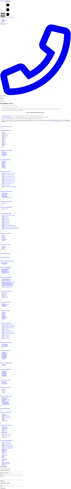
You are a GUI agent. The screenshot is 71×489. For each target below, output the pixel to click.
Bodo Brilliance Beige (5, 133)
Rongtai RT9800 (4, 376)
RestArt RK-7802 (4, 357)
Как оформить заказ (5, 459)
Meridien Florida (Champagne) (6, 271)
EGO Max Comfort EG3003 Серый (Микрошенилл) (9, 186)
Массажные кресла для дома (6, 463)
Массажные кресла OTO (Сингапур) (5, 323)
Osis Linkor (3, 316)
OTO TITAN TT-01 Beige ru (6, 335)
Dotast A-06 (3, 166)
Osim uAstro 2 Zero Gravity (5, 304)
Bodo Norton (3, 142)
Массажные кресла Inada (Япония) (5, 244)
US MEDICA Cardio (5, 415)
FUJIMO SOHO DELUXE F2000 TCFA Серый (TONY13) (10, 228)
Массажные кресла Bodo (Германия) (5, 130)
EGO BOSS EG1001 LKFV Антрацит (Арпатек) (8, 177)
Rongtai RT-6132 (4, 371)
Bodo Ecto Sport (4, 136)
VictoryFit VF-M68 (4, 432)
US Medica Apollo (4, 413)
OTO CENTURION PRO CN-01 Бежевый (8, 324)
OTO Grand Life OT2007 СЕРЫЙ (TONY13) (8, 332)
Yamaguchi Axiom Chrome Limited (6, 443)
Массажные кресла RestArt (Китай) (5, 350)
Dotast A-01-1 (4, 163)
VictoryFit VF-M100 (4, 427)
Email (1, 474)
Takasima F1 (3, 400)
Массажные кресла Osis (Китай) (5, 310)
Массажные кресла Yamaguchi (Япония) (6, 440)
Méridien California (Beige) (5, 268)
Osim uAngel (3, 303)
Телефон (1, 473)
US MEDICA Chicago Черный (6, 417)
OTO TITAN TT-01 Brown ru (6, 336)
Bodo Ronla (3, 145)
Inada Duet (3, 247)
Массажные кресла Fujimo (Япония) (5, 213)
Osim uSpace (3, 306)
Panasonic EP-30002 (4, 344)
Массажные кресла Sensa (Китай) (5, 387)
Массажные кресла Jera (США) (5, 257)
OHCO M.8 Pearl (4, 294)
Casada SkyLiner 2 (4, 155)
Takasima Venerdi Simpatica (5, 404)
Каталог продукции (5, 455)
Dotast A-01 (3, 162)
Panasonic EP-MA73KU (5, 346)
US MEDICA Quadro (5, 420)
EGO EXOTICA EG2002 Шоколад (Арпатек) (8, 182)
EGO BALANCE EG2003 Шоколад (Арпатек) (8, 176)
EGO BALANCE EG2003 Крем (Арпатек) (8, 174)
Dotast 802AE (4, 161)
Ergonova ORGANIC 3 (5, 196)
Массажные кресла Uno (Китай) (5, 408)
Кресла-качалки (4, 464)
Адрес (1, 475)
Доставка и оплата (4, 20)
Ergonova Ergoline (4, 194)
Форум (3, 461)
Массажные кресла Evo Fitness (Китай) (6, 201)
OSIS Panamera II (4, 317)
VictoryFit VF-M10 (4, 426)
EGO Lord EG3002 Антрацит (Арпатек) (7, 183)
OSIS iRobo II (4, 315)
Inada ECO (3, 248)
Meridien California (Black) (5, 269)
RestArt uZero (4, 358)
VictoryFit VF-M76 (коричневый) (6, 434)
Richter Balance (4, 365)
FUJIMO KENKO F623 (5, 216)
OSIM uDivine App (4, 305)
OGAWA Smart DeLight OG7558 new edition (8, 283)
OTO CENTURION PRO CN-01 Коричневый (8, 326)
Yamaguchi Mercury (4, 452)
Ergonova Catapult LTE (5, 193)
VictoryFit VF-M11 (4, 428)
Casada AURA (4, 153)
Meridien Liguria (4, 273)
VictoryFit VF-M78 (4, 437)
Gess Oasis (3, 237)
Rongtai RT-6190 (4, 373)
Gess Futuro (3, 236)
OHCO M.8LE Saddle (5, 297)
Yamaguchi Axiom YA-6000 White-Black (7, 446)
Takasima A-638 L (4, 399)
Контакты (3, 457)
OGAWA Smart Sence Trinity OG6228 (7, 285)
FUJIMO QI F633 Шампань (6, 222)
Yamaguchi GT (4, 450)
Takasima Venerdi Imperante (5, 403)
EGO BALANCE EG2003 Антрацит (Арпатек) (8, 173)
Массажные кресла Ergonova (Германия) (6, 191)
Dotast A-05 (3, 165)
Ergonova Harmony (4, 195)
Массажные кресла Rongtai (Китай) (5, 369)
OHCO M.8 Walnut (4, 295)
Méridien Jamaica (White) (5, 272)
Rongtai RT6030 (4, 374)
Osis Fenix (3, 314)
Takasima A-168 (4, 398)
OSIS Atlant (3, 312)
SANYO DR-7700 (4, 383)
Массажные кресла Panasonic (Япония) (6, 342)
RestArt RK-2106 (4, 353)
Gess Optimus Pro (4, 239)
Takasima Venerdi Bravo (5, 401)
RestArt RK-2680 (4, 354)
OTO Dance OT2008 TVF (5, 329)
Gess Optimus (4, 238)
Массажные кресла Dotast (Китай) (5, 159)
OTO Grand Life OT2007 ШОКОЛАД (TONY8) (8, 333)
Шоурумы (3, 19)
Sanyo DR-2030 (4, 382)
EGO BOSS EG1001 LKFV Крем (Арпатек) (8, 179)
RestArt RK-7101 (4, 356)
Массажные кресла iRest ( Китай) (5, 253)
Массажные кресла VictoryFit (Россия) (6, 425)
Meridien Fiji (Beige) (4, 270)
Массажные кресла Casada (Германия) (6, 150)
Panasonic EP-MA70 (4, 345)
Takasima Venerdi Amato (5, 397)
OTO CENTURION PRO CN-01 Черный (7, 327)
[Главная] (11, 17)
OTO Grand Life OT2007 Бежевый (7, 330)
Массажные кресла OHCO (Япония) (5, 291)
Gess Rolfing (3, 240)
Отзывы (3, 456)
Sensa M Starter (4, 390)
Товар (1, 480)
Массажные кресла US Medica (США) (6, 412)
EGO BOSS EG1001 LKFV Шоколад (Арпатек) (8, 180)
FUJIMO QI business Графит (6, 219)
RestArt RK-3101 (4, 355)
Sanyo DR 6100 (4, 381)
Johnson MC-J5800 (4, 263)
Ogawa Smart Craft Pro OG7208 (6, 280)
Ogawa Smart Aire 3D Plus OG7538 (7, 279)
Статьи (3, 460)
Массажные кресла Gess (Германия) (5, 233)
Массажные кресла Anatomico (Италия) (6, 126)
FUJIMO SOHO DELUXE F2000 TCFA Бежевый (9, 225)
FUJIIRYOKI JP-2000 (5, 208)
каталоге (4, 105)
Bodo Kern (3, 139)
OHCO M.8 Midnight (5, 292)
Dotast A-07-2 (4, 167)
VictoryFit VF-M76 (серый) (5, 435)
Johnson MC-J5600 (4, 262)
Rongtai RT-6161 (4, 372)
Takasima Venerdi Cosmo (5, 402)
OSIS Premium (4, 318)
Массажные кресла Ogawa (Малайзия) (6, 277)
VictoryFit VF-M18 (4, 430)
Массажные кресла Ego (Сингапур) (5, 171)
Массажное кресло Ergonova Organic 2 (7, 197)
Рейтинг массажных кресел (6, 462)
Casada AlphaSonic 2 (5, 152)
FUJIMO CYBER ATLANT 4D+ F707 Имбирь (8, 215)
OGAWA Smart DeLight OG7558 (6, 282)
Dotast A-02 (3, 164)
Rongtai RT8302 (4, 375)
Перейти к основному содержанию (5, 0)
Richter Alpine (4, 364)
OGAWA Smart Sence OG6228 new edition (7, 284)
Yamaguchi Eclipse (4, 449)
